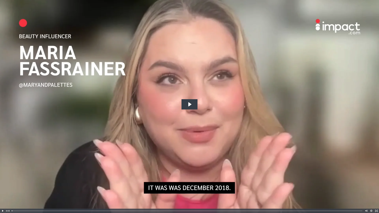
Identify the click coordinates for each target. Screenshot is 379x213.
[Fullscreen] (376, 211)
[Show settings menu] (371, 211)
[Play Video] (2, 211)
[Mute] (366, 211)
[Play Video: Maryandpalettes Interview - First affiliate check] (190, 104)
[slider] (187, 211)
